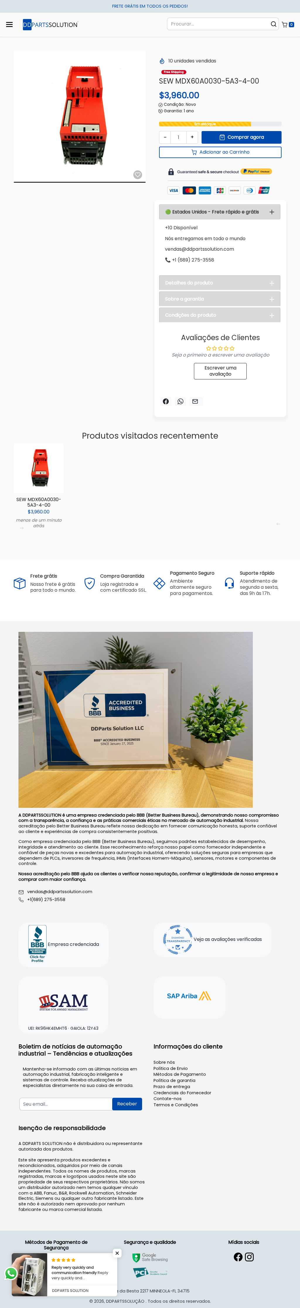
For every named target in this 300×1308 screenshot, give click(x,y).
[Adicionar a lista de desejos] (137, 174)
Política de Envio (171, 1068)
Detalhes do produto (189, 282)
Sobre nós (164, 1062)
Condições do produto (190, 315)
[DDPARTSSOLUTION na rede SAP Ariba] (189, 996)
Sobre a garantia (184, 299)
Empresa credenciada (73, 944)
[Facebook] (238, 1257)
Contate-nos (168, 1099)
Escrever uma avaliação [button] (220, 370)
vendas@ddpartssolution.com (59, 892)
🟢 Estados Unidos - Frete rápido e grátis (212, 211)
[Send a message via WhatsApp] (11, 1273)
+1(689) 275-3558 (46, 899)
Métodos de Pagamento (180, 1074)
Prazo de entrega (172, 1087)
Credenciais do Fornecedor (182, 1093)
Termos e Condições (176, 1105)
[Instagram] (249, 1257)
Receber (127, 1103)
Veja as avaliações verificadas (227, 939)
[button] (287, 25)
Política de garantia (174, 1080)
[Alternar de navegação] (9, 24)
